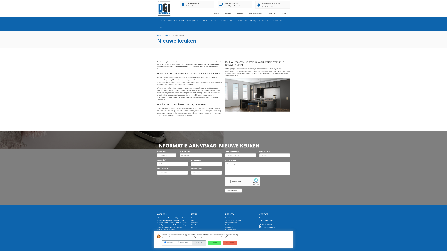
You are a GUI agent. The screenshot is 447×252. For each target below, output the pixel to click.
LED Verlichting (250, 20)
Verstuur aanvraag (233, 190)
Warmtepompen (192, 20)
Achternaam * (185, 151)
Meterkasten (277, 20)
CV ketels (162, 20)
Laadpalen (213, 20)
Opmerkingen (230, 160)
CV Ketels (228, 218)
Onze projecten (255, 13)
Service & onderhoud (176, 20)
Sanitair (204, 20)
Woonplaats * (196, 169)
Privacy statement (197, 218)
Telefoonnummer (232, 151)
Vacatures (272, 13)
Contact (284, 13)
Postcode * (161, 160)
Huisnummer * (197, 160)
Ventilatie (239, 20)
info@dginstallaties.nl (268, 227)
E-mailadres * (264, 151)
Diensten (240, 13)
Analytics (169, 243)
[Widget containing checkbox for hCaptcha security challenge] (242, 181)
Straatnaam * (162, 169)
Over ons (227, 13)
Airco (160, 27)
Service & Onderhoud (233, 220)
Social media (184, 243)
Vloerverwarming (226, 20)
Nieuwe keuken (264, 20)
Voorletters (162, 151)
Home (216, 13)
